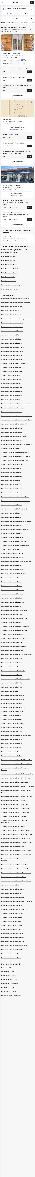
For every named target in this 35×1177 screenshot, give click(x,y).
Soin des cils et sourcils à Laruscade (12, 590)
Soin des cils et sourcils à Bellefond (12, 351)
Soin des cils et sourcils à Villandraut (12, 937)
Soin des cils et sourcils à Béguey (11, 343)
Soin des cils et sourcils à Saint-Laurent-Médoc (16, 812)
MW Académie (7, 119)
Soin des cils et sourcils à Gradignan (12, 537)
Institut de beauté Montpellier (10, 269)
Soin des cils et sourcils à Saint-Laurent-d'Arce (15, 808)
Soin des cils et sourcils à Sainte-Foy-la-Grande (16, 881)
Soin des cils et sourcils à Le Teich (11, 622)
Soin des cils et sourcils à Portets (11, 731)
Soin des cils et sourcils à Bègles (11, 339)
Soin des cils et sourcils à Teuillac (11, 925)
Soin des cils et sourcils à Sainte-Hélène (13, 885)
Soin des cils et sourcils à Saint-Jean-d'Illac (14, 804)
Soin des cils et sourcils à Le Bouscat (12, 602)
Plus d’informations (17, 95)
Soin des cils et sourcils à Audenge (12, 323)
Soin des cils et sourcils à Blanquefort (13, 363)
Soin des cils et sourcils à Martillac (12, 683)
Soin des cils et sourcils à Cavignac (12, 464)
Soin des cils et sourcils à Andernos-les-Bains (15, 302)
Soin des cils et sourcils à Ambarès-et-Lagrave (15, 298)
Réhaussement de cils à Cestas (11, 996)
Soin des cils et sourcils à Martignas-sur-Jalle (15, 679)
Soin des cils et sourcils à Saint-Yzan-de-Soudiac (16, 869)
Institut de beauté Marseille (9, 265)
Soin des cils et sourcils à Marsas (11, 675)
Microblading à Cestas (8, 987)
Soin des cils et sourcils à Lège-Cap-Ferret (14, 630)
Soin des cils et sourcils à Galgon (11, 533)
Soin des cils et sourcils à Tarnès (11, 921)
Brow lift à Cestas (6, 967)
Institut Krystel (7, 237)
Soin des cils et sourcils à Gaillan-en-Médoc (14, 529)
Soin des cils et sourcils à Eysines (11, 517)
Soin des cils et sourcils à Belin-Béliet (12, 347)
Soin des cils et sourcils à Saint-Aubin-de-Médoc (16, 764)
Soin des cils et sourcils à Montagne (12, 695)
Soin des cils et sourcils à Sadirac (11, 756)
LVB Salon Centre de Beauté (11, 185)
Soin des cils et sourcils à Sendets (11, 905)
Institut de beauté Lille (8, 256)
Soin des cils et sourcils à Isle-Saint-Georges (15, 545)
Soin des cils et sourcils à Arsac (11, 315)
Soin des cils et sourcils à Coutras (11, 485)
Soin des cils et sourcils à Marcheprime (13, 671)
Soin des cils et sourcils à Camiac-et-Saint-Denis (16, 420)
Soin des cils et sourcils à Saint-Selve (12, 846)
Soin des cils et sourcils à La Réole (12, 565)
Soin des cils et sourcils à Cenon (11, 472)
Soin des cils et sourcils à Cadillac (11, 400)
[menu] (2, 3)
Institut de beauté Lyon (8, 260)
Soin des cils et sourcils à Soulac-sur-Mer (14, 909)
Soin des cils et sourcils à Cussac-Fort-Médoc (15, 501)
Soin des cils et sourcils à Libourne (12, 642)
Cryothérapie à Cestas (8, 971)
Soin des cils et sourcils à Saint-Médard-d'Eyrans (16, 830)
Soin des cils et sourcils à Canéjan (11, 428)
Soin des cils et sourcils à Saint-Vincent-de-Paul (16, 865)
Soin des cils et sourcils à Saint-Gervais (13, 800)
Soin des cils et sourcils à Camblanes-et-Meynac (16, 416)
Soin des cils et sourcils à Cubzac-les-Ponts (15, 497)
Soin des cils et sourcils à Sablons (11, 752)
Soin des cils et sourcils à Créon (11, 493)
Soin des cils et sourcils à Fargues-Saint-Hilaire (16, 521)
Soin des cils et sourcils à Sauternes (12, 897)
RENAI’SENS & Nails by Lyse (11, 53)
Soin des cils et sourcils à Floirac (11, 525)
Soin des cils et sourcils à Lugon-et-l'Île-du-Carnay (17, 654)
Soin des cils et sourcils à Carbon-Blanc (13, 436)
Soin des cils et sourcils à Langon (11, 582)
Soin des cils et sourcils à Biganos (11, 359)
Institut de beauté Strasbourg (10, 285)
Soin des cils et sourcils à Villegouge (12, 941)
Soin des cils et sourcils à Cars (10, 448)
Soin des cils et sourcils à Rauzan (11, 743)
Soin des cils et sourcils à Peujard (11, 719)
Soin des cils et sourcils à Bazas (11, 335)
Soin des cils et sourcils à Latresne (12, 594)
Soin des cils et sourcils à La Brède (12, 557)
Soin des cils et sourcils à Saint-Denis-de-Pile (15, 782)
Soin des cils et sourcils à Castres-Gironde (14, 460)
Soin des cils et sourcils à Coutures (12, 489)
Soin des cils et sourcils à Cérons (11, 476)
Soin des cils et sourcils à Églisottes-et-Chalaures (16, 509)
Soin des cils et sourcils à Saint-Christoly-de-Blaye (17, 774)
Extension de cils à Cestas (9, 983)
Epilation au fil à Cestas (8, 975)
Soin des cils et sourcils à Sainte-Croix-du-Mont (16, 873)
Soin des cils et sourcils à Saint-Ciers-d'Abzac (15, 778)
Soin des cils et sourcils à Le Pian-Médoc (14, 610)
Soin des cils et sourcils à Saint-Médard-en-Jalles (16, 834)
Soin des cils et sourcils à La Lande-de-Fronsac (16, 561)
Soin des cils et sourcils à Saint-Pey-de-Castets (16, 838)
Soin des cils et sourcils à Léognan (12, 634)
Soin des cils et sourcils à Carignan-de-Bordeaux (16, 444)
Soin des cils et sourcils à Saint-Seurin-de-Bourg (16, 850)
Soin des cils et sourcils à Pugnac (11, 739)
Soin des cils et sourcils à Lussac (11, 659)
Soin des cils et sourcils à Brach (11, 383)
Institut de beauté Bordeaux (10, 252)
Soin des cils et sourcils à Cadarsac (12, 391)
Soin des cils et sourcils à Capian (11, 432)
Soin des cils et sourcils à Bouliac (11, 375)
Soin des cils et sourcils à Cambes (11, 412)
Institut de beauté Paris (8, 281)
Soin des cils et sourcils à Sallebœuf (12, 889)
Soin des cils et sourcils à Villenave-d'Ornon (14, 946)
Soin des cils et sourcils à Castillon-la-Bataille (15, 456)
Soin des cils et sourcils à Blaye (11, 367)
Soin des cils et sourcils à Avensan (12, 327)
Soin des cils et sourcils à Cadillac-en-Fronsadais (16, 404)
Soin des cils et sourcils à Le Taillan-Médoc (14, 618)
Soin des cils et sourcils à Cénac (11, 468)
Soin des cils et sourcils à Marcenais (12, 667)
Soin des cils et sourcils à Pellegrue (12, 711)
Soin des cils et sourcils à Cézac (11, 480)
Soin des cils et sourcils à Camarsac (12, 408)
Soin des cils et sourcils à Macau (11, 663)
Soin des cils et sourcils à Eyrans (11, 513)
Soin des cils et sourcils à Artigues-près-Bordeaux (17, 319)
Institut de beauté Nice (8, 277)
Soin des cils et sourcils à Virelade (11, 950)
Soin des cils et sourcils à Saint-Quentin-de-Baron (16, 842)
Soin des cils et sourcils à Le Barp (11, 598)
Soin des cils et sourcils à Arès (10, 311)
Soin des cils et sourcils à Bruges (11, 387)
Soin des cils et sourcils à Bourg (11, 379)
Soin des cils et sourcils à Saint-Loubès (13, 816)
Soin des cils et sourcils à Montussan (12, 699)
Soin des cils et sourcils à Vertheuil (12, 933)
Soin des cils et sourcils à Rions (11, 748)
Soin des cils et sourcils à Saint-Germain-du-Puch (16, 796)
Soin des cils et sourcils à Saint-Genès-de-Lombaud (17, 786)
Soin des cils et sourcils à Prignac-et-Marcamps (16, 735)
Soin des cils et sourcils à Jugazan (12, 553)
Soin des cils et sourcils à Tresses (11, 929)
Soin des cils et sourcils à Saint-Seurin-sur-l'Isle (16, 855)
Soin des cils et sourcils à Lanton (11, 586)
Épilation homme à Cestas (9, 979)
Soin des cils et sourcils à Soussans (12, 913)
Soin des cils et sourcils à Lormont (12, 650)
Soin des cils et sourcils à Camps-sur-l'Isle (14, 424)
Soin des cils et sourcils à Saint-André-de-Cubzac (16, 760)
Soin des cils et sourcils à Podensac (12, 723)
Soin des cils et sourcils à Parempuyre (13, 707)
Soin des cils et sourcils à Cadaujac (12, 395)
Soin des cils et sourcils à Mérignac (12, 687)
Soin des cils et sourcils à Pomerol (11, 727)
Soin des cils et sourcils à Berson (11, 355)
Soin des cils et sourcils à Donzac (11, 505)
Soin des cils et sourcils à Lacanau (12, 578)
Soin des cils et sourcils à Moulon (11, 703)
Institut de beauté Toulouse (9, 289)
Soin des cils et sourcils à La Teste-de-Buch (14, 574)
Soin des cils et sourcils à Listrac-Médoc (13, 646)
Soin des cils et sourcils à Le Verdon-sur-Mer (15, 626)
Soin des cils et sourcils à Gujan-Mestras (14, 541)
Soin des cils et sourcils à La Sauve (12, 569)
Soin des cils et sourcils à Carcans (12, 440)
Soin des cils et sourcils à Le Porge (12, 614)
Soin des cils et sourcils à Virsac (11, 954)
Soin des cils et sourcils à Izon (10, 549)
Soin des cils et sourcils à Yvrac (11, 958)
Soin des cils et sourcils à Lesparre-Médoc (14, 638)
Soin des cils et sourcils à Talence (11, 917)
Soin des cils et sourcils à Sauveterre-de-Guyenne (16, 901)
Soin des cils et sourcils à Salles (11, 893)
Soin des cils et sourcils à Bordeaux (12, 371)
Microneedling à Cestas (8, 991)
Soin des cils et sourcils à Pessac (11, 715)
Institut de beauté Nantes (9, 273)
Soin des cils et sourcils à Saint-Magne (13, 826)
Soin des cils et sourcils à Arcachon (12, 306)
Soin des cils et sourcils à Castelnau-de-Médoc (16, 452)
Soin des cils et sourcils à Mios (10, 691)
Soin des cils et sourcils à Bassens (12, 331)
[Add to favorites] (31, 36)
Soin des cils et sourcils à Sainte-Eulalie (13, 877)
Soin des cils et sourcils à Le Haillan (12, 606)
